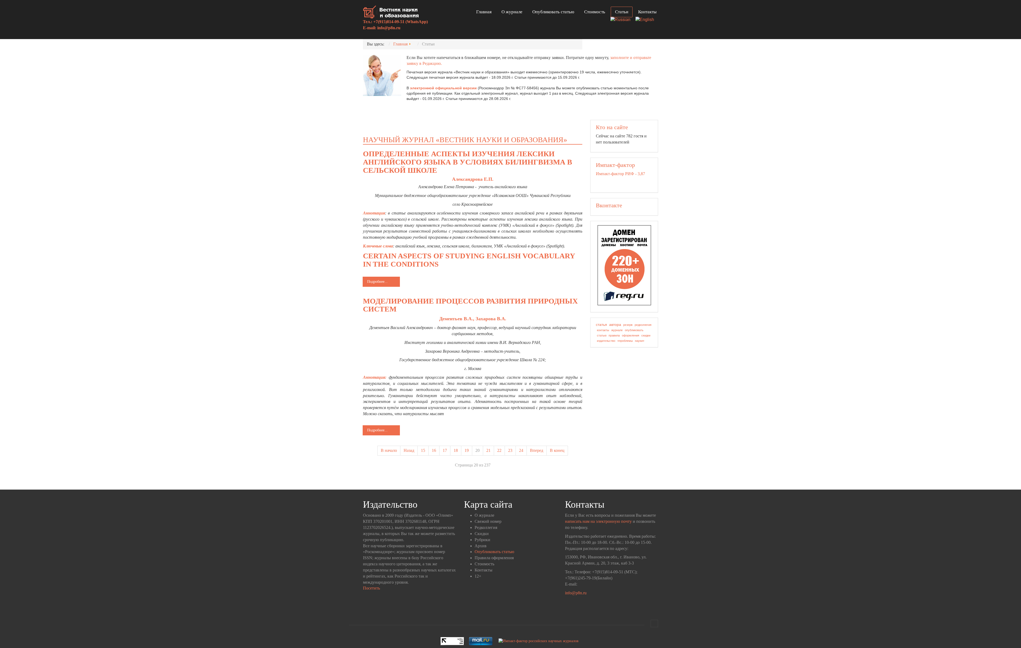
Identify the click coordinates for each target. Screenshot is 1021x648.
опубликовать (634, 330)
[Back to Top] (654, 623)
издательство (606, 340)
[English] (646, 20)
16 (434, 450)
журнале (617, 330)
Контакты (647, 11)
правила (614, 335)
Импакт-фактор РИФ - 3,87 (620, 173)
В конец (557, 450)
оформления (630, 335)
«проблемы (625, 340)
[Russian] (622, 20)
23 (510, 450)
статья (601, 324)
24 (521, 450)
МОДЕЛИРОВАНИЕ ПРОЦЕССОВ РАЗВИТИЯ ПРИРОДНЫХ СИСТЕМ (470, 305)
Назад (409, 450)
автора (615, 324)
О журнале (511, 11)
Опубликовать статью (553, 11)
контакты (603, 330)
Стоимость (594, 11)
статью (601, 335)
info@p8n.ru (388, 28)
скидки (645, 335)
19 (467, 450)
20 (477, 450)
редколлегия (643, 324)
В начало (389, 450)
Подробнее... (377, 282)
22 (499, 450)
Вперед (536, 450)
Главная (484, 11)
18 (456, 450)
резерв (628, 324)
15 (423, 450)
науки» (639, 340)
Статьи (621, 11)
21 (488, 450)
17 (445, 450)
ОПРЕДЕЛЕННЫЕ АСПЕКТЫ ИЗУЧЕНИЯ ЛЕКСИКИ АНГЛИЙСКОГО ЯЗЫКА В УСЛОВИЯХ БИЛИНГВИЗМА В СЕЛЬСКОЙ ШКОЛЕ (467, 162)
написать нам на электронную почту (598, 521)
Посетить (371, 588)
